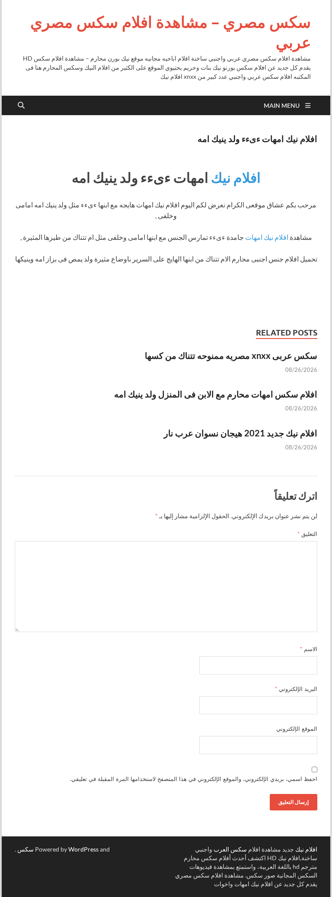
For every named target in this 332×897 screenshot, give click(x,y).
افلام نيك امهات (266, 237)
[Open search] (21, 106)
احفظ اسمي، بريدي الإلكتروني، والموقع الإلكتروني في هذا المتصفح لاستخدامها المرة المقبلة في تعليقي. (193, 778)
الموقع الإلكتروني (296, 728)
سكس (25, 849)
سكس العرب (230, 849)
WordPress (83, 849)
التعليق (307, 533)
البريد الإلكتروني (296, 688)
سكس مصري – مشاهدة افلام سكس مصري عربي (170, 32)
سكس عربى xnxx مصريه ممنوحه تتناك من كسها (231, 355)
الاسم (308, 648)
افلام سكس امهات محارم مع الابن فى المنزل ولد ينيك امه (215, 394)
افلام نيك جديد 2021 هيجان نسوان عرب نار (240, 433)
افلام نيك (236, 177)
